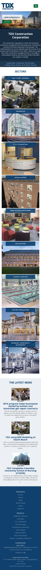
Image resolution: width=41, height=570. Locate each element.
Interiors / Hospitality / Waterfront (20, 538)
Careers (20, 506)
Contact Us (20, 509)
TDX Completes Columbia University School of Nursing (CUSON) (20, 470)
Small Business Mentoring (20, 527)
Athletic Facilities (20, 533)
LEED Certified (20, 530)
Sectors (7, 22)
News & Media (20, 503)
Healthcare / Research (20, 516)
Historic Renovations (20, 535)
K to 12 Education (20, 522)
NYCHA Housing (20, 524)
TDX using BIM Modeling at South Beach (20, 438)
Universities (20, 519)
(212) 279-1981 (14, 550)
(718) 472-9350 (20, 564)
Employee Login (20, 552)
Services (20, 495)
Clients (20, 500)
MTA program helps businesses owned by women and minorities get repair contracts (20, 406)
